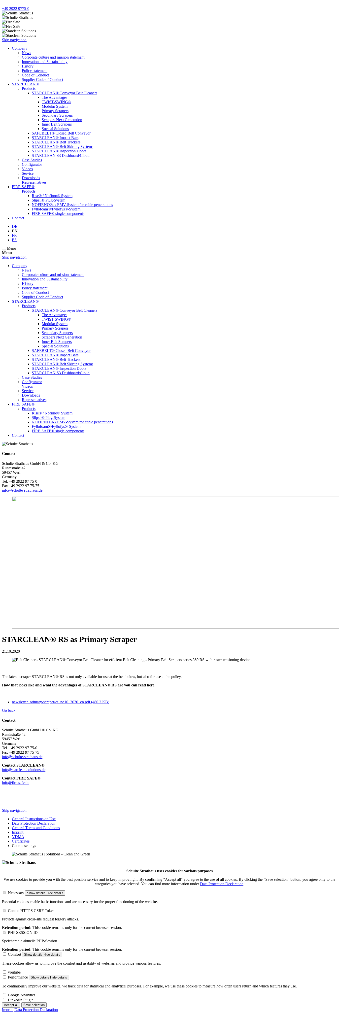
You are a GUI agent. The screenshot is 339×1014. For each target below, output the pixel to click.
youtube (14, 972)
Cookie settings (24, 846)
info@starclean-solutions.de (23, 770)
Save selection (34, 1005)
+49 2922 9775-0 (15, 8)
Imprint (7, 1010)
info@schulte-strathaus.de (22, 490)
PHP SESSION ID (23, 932)
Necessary (16, 893)
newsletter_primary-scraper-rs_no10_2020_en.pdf (60, 702)
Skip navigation (14, 40)
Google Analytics (21, 995)
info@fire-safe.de (15, 782)
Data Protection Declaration (221, 884)
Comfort (14, 954)
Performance (18, 977)
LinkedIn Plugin (21, 1000)
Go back (8, 710)
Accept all (11, 1005)
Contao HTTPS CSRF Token (31, 911)
